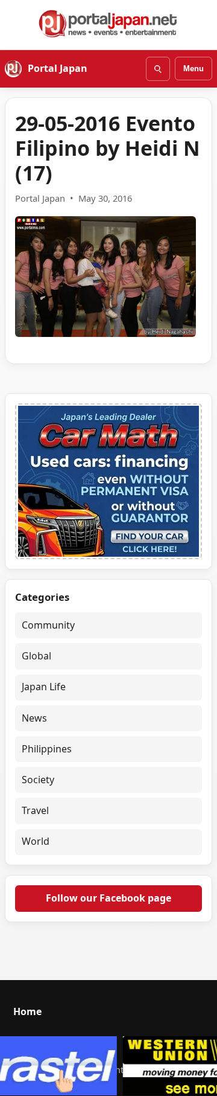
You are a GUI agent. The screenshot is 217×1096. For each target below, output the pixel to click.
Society (38, 779)
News (34, 718)
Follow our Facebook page (108, 898)
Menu (193, 68)
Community (48, 625)
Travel (35, 810)
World (35, 841)
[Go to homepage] (108, 23)
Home (27, 1011)
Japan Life (44, 686)
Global (36, 655)
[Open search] (158, 69)
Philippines (47, 748)
